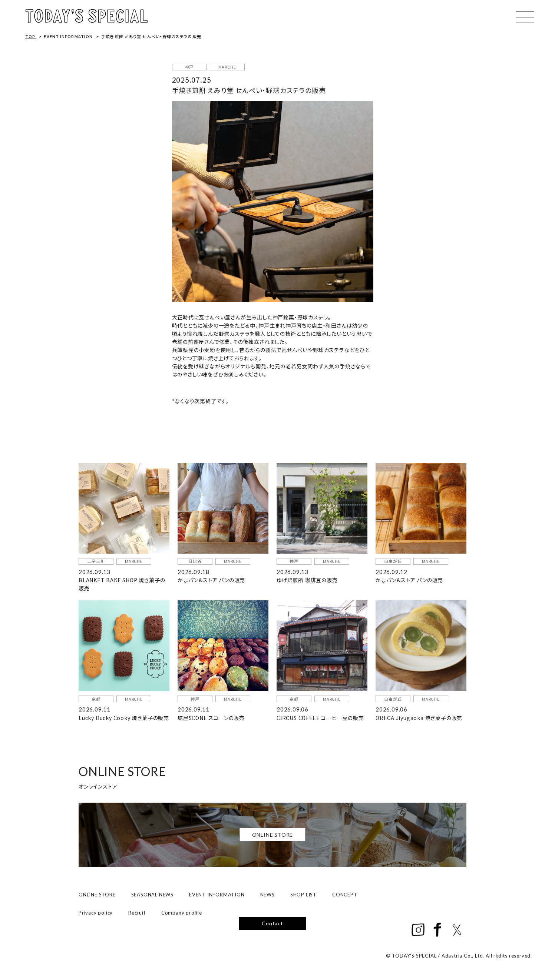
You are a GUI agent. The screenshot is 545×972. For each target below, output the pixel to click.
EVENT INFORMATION (217, 895)
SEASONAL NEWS (152, 895)
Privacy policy (96, 913)
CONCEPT (344, 895)
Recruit (137, 913)
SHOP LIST (303, 895)
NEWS (267, 895)
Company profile (181, 913)
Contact (272, 923)
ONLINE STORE (97, 895)
